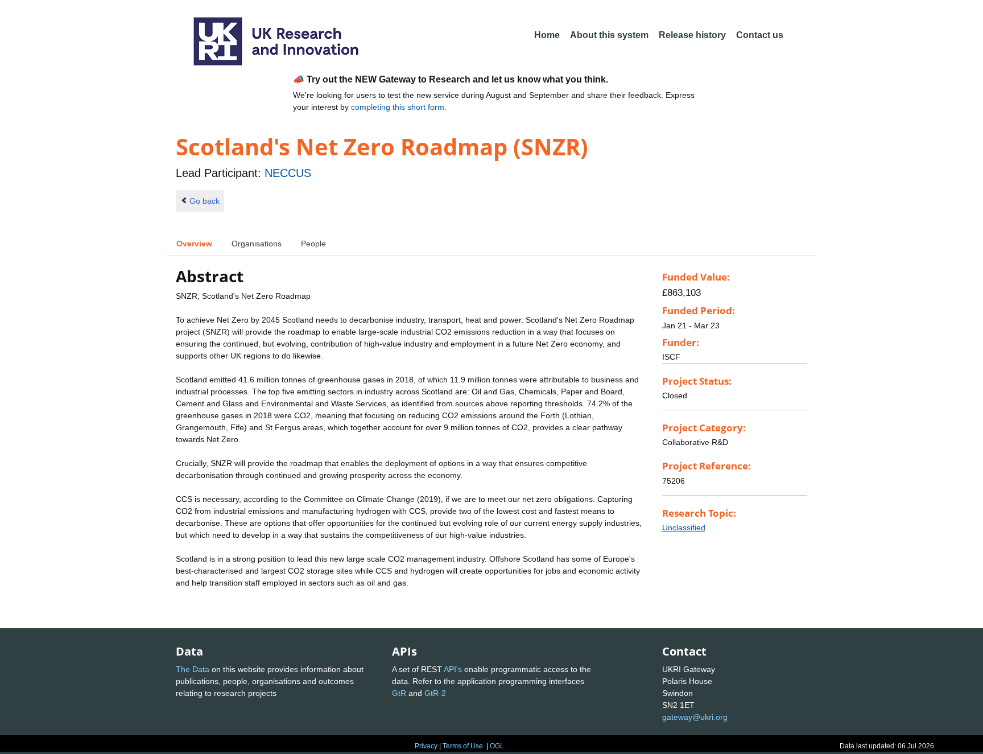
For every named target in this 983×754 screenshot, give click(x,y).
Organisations (257, 243)
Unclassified (683, 527)
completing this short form (397, 107)
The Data (192, 669)
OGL (497, 746)
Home (547, 35)
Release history (692, 35)
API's (453, 669)
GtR (399, 693)
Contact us (759, 35)
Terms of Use (463, 746)
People (313, 243)
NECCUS (288, 173)
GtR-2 (435, 693)
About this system (609, 35)
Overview (194, 243)
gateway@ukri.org (695, 717)
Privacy (426, 746)
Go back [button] (204, 200)
